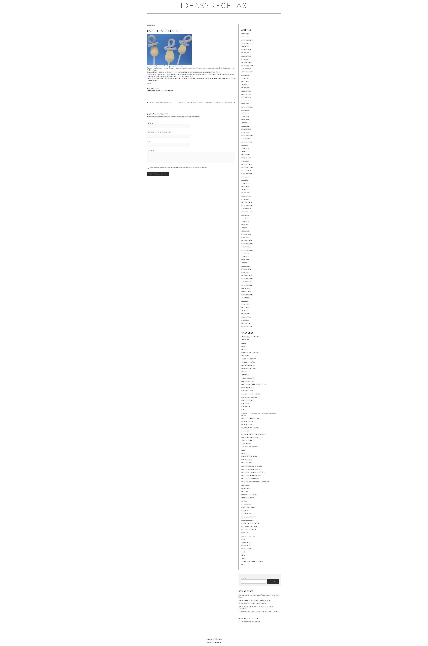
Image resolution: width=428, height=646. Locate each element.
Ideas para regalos (248, 424)
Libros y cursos (246, 459)
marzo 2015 (245, 231)
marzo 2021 (245, 53)
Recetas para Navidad (248, 529)
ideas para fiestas (247, 421)
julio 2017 (244, 145)
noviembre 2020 (247, 65)
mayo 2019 (245, 104)
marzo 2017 (245, 155)
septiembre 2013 (247, 285)
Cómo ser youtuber (248, 368)
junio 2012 (245, 304)
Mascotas (244, 491)
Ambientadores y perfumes (250, 337)
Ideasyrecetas (214, 5)
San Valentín (245, 542)
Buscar (243, 578)
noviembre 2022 (247, 40)
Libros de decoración (249, 456)
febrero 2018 (246, 129)
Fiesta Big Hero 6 (247, 391)
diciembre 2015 (246, 202)
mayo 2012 (245, 307)
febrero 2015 (246, 234)
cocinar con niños (248, 362)
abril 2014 (244, 263)
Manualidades (246, 463)
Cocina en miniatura (248, 359)
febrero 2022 (246, 49)
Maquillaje (245, 485)
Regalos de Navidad (248, 536)
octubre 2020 (246, 69)
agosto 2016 (245, 177)
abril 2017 (244, 151)
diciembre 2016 (246, 164)
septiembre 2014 (247, 250)
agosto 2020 (245, 75)
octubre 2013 (246, 282)
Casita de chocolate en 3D (160, 103)
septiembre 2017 (247, 142)
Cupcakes (244, 375)
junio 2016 (245, 183)
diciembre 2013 (246, 275)
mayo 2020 (245, 81)
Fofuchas (245, 403)
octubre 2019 (246, 97)
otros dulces (246, 504)
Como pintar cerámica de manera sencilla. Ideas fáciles (258, 612)
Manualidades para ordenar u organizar (256, 482)
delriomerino (154, 88)
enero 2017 (245, 161)
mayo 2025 (245, 34)
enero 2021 (245, 59)
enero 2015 (245, 237)
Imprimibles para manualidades (252, 437)
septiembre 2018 (247, 107)
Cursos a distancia (247, 378)
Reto (243, 539)
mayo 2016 (245, 186)
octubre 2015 (246, 209)
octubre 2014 (246, 247)
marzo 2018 (245, 126)
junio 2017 (245, 148)
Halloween (245, 406)
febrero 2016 (246, 196)
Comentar (150, 151)
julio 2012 (244, 301)
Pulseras (244, 510)
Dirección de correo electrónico (159, 132)
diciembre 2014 (246, 240)
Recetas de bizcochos (249, 517)
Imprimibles (245, 431)
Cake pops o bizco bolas (161, 90)
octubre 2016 (246, 170)
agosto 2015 (245, 215)
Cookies (244, 372)
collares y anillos (247, 365)
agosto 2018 (245, 110)
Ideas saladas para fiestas (250, 428)
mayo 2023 (245, 37)
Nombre (150, 123)
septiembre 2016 (247, 174)
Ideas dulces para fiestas (250, 418)
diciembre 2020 (246, 62)
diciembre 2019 (246, 94)
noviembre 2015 (247, 205)
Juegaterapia (246, 444)
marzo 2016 (245, 193)
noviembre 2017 (247, 135)
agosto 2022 (245, 46)
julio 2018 (244, 113)
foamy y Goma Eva (247, 400)
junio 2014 (245, 256)
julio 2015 (244, 218)
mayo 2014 (245, 260)
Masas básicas (246, 488)
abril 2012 (244, 310)
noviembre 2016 (247, 167)
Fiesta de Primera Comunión (251, 394)
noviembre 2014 (247, 244)
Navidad (244, 501)
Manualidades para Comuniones (252, 472)
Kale (220, 639)
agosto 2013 (245, 288)
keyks (243, 450)
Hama (243, 410)
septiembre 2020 (247, 72)
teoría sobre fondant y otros (252, 561)
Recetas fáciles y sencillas (250, 523)
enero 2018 (245, 132)
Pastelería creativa (248, 507)
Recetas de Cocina (247, 520)
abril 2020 (244, 85)
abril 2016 (244, 189)
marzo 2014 (245, 266)
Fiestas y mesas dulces (249, 397)
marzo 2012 (245, 314)
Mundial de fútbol (248, 498)
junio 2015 (245, 221)
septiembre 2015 (247, 212)
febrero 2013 (246, 291)
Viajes (243, 564)
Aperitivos (245, 340)
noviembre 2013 (247, 279)
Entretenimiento (247, 387)
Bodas (243, 346)
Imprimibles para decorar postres (253, 434)
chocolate (170, 90)
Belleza (244, 343)
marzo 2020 (245, 88)
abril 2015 (244, 228)
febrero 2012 (246, 317)
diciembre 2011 (246, 323)
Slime (243, 552)
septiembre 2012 (247, 295)
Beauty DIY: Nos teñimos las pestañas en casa (254, 600)
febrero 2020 (246, 91)
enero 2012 (245, 320)
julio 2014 (244, 253)
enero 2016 (245, 199)
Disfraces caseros (247, 381)
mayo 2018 (245, 120)
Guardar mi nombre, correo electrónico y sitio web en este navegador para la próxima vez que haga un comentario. (178, 167)
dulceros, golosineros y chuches (253, 384)
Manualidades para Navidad (251, 475)
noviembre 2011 (247, 326)
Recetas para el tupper (249, 526)
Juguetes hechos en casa (250, 447)
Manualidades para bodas (250, 469)
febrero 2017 (246, 158)
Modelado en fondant (249, 495)
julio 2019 (244, 100)
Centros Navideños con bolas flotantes (253, 603)
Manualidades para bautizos (251, 466)
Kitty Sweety (245, 453)
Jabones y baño (246, 440)
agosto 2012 (245, 298)
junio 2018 (245, 116)
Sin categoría (246, 549)
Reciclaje (244, 533)
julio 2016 (244, 180)
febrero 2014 (246, 269)
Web (148, 141)
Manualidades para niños (250, 479)
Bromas (244, 349)
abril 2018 (244, 123)
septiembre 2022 (247, 43)
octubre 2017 (246, 139)
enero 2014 (245, 272)
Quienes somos (246, 514)
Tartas (243, 558)
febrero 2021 (246, 56)
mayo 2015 (245, 224)
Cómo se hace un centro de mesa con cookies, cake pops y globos (205, 103)
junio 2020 (245, 78)
